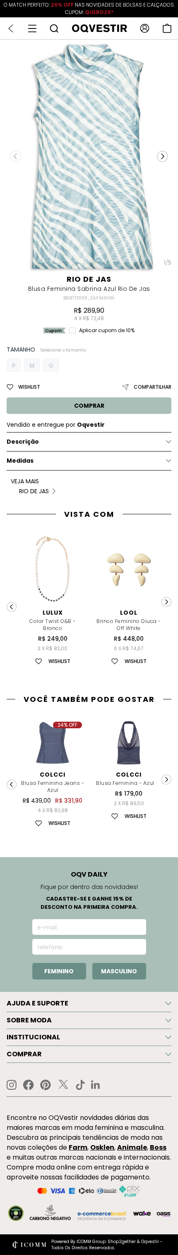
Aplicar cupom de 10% (107, 330)
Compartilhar (152, 386)
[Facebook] (28, 1084)
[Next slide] (166, 601)
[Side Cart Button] (167, 28)
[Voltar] (11, 28)
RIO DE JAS (89, 279)
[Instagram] (12, 1085)
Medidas (20, 460)
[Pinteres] (45, 1084)
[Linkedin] (95, 1084)
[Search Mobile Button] (54, 28)
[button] (162, 156)
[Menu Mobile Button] (32, 28)
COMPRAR (89, 406)
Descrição (23, 441)
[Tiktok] (80, 1084)
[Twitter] (63, 1085)
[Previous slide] (12, 606)
